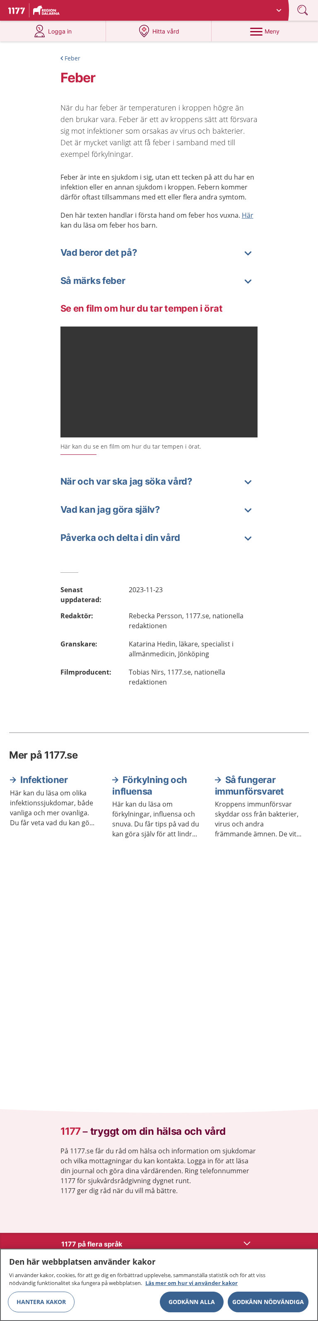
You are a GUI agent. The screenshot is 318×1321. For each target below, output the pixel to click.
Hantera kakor (41, 1302)
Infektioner (44, 779)
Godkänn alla (192, 1302)
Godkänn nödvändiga (268, 1302)
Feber (72, 58)
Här (247, 215)
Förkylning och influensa (149, 785)
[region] (159, 1285)
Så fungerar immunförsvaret (249, 785)
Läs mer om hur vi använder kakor (191, 1283)
